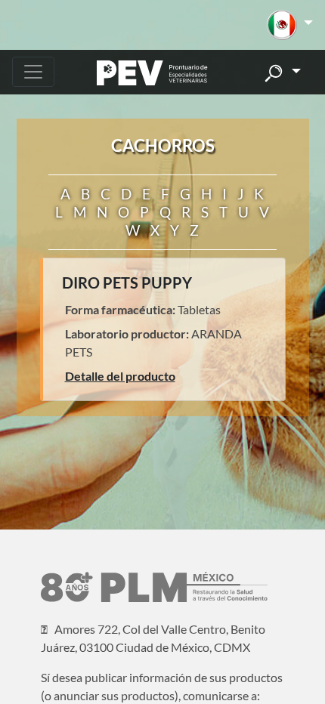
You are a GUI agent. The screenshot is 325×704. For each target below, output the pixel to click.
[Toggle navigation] (33, 72)
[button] (290, 25)
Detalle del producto (120, 376)
